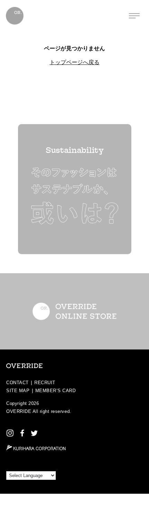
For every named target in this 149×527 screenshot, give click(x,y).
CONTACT (17, 382)
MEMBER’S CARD (55, 390)
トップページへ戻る (74, 62)
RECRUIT (44, 382)
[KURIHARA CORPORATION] (35, 447)
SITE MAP (17, 390)
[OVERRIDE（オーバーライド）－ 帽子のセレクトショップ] (15, 16)
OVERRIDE (18, 411)
